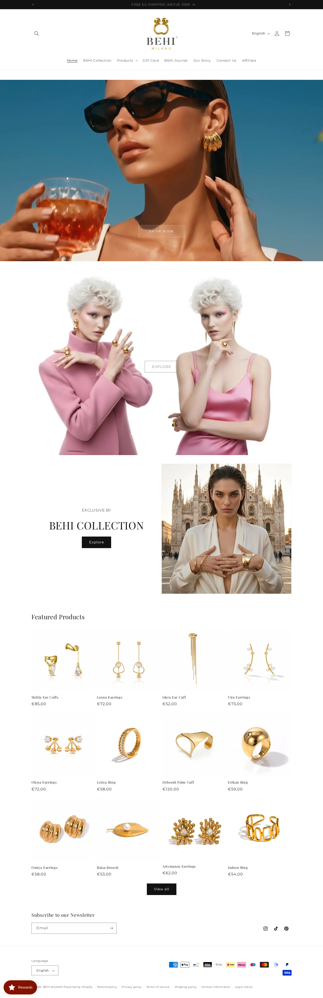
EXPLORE (161, 366)
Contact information (215, 987)
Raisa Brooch (107, 868)
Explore (96, 542)
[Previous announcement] (33, 4)
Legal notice (244, 987)
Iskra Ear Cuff (174, 697)
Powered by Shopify (78, 987)
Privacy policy (132, 987)
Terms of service (158, 987)
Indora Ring (238, 868)
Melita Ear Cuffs (44, 697)
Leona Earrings (109, 697)
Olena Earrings (44, 782)
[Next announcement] (290, 4)
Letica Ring (106, 782)
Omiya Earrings (44, 868)
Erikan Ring (238, 782)
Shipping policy (186, 987)
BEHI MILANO (53, 987)
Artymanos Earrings (179, 866)
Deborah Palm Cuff (178, 782)
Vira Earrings (239, 697)
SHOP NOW (161, 231)
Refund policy (107, 987)
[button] (36, 33)
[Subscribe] (111, 928)
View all (161, 889)
